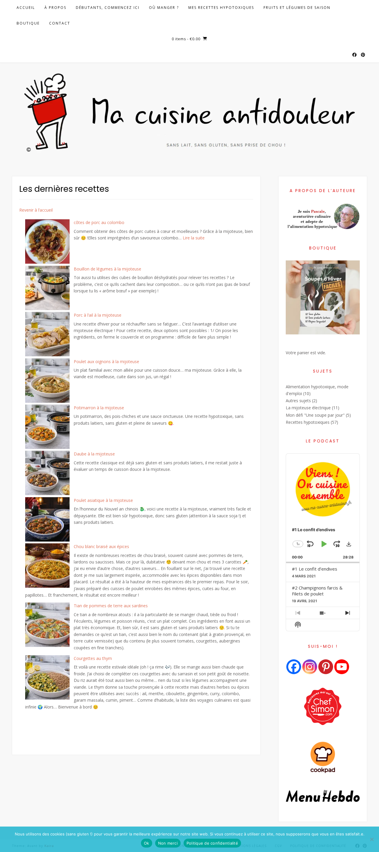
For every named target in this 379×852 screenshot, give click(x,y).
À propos (55, 7)
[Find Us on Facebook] (354, 55)
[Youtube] (341, 666)
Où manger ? (164, 7)
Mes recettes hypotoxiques (221, 7)
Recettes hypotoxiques (308, 422)
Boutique (28, 23)
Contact (59, 23)
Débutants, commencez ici (107, 7)
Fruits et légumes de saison (297, 7)
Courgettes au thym (93, 658)
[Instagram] (309, 666)
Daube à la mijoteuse (94, 454)
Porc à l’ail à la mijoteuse (97, 315)
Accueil (26, 7)
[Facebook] (293, 666)
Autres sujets (298, 400)
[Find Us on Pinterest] (363, 55)
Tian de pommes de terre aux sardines (111, 605)
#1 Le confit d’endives (314, 569)
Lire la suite (194, 238)
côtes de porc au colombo (99, 222)
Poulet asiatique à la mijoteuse (103, 500)
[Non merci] (372, 839)
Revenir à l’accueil (36, 210)
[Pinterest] (325, 666)
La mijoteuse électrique (308, 407)
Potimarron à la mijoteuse (99, 407)
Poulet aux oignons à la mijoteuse (106, 361)
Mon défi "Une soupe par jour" (315, 415)
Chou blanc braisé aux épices (101, 546)
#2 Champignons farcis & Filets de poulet (317, 591)
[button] (349, 544)
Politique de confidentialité (212, 843)
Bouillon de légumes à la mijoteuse (107, 269)
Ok (146, 843)
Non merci (168, 843)
